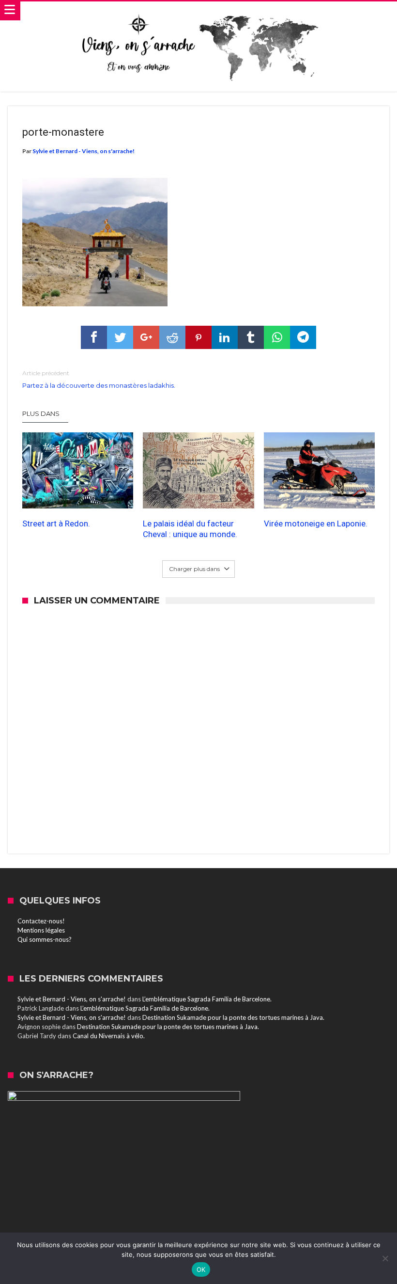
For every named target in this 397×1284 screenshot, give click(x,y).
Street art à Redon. (56, 523)
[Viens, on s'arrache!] (198, 11)
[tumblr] (251, 337)
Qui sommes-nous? (44, 939)
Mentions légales (41, 930)
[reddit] (172, 337)
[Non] (385, 1258)
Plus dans (41, 413)
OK (201, 1269)
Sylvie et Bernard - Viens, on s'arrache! (83, 151)
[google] (146, 337)
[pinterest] (198, 337)
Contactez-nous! (41, 921)
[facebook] (94, 337)
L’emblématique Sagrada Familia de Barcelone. (207, 999)
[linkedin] (225, 337)
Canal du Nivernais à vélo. (109, 1036)
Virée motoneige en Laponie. (315, 523)
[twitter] (120, 337)
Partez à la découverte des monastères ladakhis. (98, 379)
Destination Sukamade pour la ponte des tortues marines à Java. (233, 1017)
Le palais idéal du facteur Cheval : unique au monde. (190, 529)
